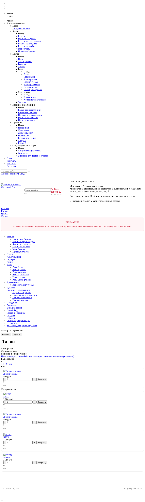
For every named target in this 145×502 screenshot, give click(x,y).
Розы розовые (30, 87)
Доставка (11, 166)
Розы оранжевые (32, 84)
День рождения (25, 133)
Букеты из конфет (26, 46)
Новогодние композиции (30, 115)
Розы (26, 74)
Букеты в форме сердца (29, 41)
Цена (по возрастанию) (12, 356)
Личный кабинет (9, 174)
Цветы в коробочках (28, 117)
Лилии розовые (10, 374)
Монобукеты (24, 49)
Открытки (23, 153)
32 (11, 364)
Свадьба (22, 140)
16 (8, 364)
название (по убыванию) (62, 356)
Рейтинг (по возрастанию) (37, 356)
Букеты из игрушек (27, 43)
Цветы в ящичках (26, 120)
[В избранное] (4, 385)
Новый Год (23, 135)
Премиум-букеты (26, 51)
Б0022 (6, 396)
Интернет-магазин (21, 28)
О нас (9, 158)
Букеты (21, 36)
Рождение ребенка (27, 138)
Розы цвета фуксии (33, 89)
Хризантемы (30, 97)
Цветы (21, 59)
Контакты (11, 161)
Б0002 (6, 437)
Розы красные (30, 79)
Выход (21, 174)
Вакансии (11, 163)
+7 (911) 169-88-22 (56, 190)
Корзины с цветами (27, 112)
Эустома (22, 102)
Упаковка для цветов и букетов (33, 156)
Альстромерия (25, 61)
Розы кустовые (31, 82)
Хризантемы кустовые (35, 100)
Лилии (21, 66)
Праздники (23, 128)
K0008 (6, 457)
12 (6, 364)
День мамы (23, 130)
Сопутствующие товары (29, 150)
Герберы (22, 64)
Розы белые (29, 77)
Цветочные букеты (27, 38)
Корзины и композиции (29, 110)
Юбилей (22, 143)
